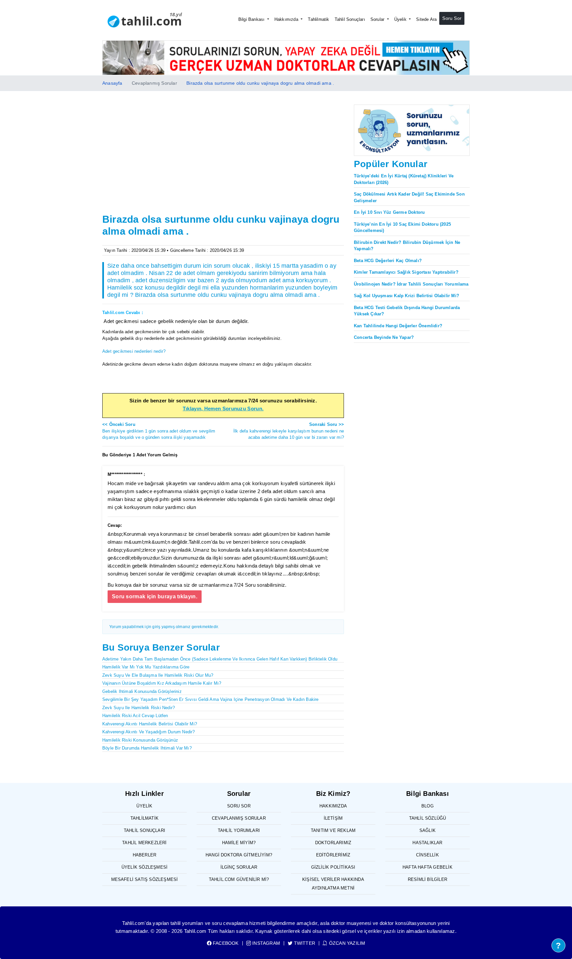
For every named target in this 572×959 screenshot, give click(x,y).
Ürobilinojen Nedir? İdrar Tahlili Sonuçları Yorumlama (411, 284)
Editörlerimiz (333, 854)
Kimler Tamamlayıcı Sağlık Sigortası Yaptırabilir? (406, 272)
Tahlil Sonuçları (350, 19)
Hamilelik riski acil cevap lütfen (135, 715)
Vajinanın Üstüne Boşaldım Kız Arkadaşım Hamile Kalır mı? (161, 683)
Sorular (378, 19)
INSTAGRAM (265, 943)
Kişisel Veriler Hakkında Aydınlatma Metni (333, 884)
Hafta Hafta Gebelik (428, 867)
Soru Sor (451, 18)
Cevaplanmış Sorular (239, 818)
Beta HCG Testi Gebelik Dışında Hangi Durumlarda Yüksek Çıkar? (407, 311)
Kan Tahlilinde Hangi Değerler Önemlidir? (398, 325)
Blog (427, 805)
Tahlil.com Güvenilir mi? (239, 879)
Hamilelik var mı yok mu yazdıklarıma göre (145, 666)
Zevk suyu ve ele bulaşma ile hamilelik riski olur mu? (158, 675)
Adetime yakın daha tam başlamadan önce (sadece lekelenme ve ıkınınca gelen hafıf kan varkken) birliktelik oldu (219, 659)
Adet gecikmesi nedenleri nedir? (134, 351)
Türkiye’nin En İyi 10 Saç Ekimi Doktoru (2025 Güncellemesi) (402, 227)
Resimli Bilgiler (427, 879)
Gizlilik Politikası (333, 867)
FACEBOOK (225, 943)
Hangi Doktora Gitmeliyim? (239, 854)
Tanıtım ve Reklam (333, 830)
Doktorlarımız (333, 842)
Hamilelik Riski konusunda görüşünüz (140, 740)
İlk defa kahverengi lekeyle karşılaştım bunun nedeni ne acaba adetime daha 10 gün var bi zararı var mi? (288, 431)
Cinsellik (427, 854)
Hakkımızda (287, 19)
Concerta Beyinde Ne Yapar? (384, 337)
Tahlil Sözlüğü (427, 818)
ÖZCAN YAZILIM (346, 943)
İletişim (333, 818)
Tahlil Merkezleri (144, 842)
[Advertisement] (223, 161)
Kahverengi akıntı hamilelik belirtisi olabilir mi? (149, 723)
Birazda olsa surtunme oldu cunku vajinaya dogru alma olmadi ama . (260, 83)
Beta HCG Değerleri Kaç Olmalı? (388, 260)
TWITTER (304, 943)
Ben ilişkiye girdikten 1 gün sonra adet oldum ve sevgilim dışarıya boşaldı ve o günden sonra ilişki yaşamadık (158, 431)
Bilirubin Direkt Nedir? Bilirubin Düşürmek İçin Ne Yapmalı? (407, 245)
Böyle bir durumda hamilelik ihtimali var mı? (147, 748)
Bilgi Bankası (252, 19)
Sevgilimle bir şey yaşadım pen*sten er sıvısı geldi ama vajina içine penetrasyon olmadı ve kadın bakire (210, 699)
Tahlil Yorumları (239, 830)
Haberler (145, 854)
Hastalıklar (427, 842)
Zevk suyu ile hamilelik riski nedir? (138, 707)
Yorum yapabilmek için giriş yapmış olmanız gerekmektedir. (164, 626)
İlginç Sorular (239, 867)
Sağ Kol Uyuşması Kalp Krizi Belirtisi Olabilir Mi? (406, 295)
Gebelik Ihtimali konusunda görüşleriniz (142, 691)
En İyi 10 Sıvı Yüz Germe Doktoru (389, 212)
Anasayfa (112, 83)
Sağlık (427, 830)
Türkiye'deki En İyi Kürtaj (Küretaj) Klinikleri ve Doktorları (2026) (403, 179)
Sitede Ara (426, 19)
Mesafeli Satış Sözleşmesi (144, 879)
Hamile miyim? (239, 842)
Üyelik (401, 19)
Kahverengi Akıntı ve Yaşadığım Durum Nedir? (148, 731)
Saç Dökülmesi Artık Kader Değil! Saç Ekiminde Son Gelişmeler (409, 197)
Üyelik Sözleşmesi (144, 867)
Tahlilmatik (318, 19)
